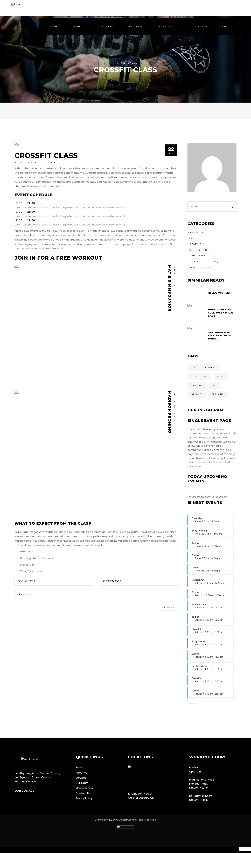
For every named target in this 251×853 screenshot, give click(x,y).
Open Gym (205, 521)
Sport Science (198, 255)
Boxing (205, 545)
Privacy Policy (84, 798)
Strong (196, 394)
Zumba (205, 558)
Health (192, 238)
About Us (81, 772)
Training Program (201, 261)
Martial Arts (207, 582)
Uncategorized (199, 267)
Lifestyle (194, 244)
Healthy (197, 385)
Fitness (193, 232)
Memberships (84, 788)
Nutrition (195, 250)
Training (218, 394)
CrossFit (207, 632)
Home (79, 767)
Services (81, 777)
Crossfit (51, 162)
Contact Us (83, 793)
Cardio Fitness (207, 668)
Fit (193, 367)
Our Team (82, 783)
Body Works (207, 644)
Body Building (206, 533)
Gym (220, 376)
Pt (214, 385)
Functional (199, 376)
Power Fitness (207, 607)
